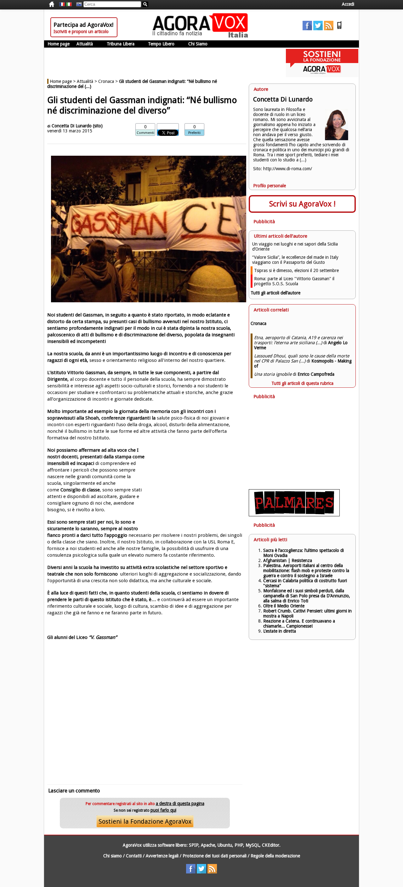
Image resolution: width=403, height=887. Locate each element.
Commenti (145, 133)
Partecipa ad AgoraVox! (83, 24)
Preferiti (194, 133)
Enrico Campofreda (316, 374)
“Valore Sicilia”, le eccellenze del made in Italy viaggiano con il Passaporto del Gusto (295, 260)
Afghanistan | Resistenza (287, 560)
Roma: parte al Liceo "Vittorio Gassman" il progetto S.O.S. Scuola (294, 281)
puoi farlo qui (163, 810)
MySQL (252, 845)
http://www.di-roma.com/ (287, 168)
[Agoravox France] (62, 4)
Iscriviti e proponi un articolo (81, 31)
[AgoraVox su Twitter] (318, 28)
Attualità (85, 43)
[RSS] (328, 28)
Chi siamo (112, 855)
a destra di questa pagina (180, 803)
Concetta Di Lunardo (72, 125)
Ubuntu (225, 845)
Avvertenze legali (162, 855)
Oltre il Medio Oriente (283, 605)
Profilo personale (269, 185)
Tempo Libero (161, 43)
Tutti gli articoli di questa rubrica (302, 383)
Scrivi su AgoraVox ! (302, 204)
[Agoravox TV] (77, 4)
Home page (59, 43)
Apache (208, 845)
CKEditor (270, 845)
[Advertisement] (144, 717)
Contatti (134, 855)
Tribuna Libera (120, 43)
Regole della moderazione (275, 855)
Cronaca (106, 81)
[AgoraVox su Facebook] (307, 28)
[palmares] (294, 514)
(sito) (98, 125)
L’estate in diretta (279, 631)
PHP (239, 845)
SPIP (193, 845)
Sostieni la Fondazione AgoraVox (145, 821)
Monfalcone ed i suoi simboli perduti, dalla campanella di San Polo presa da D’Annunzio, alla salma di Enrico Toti (306, 595)
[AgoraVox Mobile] (339, 28)
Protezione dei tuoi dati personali (215, 855)
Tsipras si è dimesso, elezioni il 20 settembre (296, 270)
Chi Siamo (197, 43)
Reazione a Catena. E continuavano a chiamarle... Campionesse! (299, 623)
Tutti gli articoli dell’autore (275, 292)
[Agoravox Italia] (69, 4)
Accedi (348, 4)
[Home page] (202, 36)
